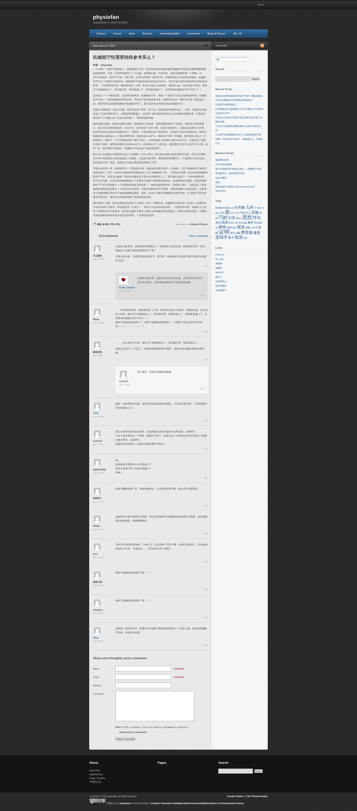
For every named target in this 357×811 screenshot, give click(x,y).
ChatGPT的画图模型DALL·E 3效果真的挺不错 (238, 134)
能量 (99, 224)
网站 (234, 228)
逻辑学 (221, 237)
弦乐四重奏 (220, 286)
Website (97, 685)
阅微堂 (218, 268)
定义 (248, 212)
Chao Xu (219, 254)
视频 (247, 227)
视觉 (241, 227)
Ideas (132, 33)
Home (261, 4)
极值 (245, 223)
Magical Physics (216, 33)
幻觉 (231, 218)
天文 (232, 213)
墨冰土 (218, 277)
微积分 (239, 218)
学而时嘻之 (220, 281)
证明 (224, 232)
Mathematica (223, 207)
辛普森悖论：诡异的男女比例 (229, 173)
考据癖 (218, 263)
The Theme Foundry (257, 796)
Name (96, 668)
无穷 (240, 223)
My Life (238, 33)
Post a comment (198, 236)
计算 (253, 228)
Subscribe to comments (133, 732)
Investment (193, 33)
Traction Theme (235, 796)
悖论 (118, 224)
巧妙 (223, 217)
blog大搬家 (220, 178)
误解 (238, 233)
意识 (218, 222)
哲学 (222, 212)
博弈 (259, 208)
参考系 (105, 224)
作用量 (239, 207)
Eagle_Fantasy (127, 287)
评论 (232, 233)
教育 (231, 223)
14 (206, 45)
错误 (245, 238)
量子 (231, 237)
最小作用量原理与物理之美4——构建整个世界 (238, 169)
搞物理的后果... (222, 160)
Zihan (96, 638)
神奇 (222, 227)
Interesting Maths (170, 33)
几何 (249, 207)
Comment (98, 694)
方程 (236, 223)
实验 (255, 212)
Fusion (117, 33)
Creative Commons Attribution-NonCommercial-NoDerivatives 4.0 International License (197, 803)
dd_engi (219, 259)
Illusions (147, 33)
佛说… (218, 182)
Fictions (101, 33)
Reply (205, 266)
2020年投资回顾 (223, 164)
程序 (229, 227)
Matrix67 (219, 272)
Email (96, 677)
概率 (251, 222)
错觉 (239, 237)
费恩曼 (247, 232)
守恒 (112, 224)
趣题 (256, 233)
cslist (96, 413)
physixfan (106, 17)
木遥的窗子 (220, 290)
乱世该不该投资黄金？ (226, 104)
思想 (247, 217)
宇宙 (237, 213)
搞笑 (225, 222)
